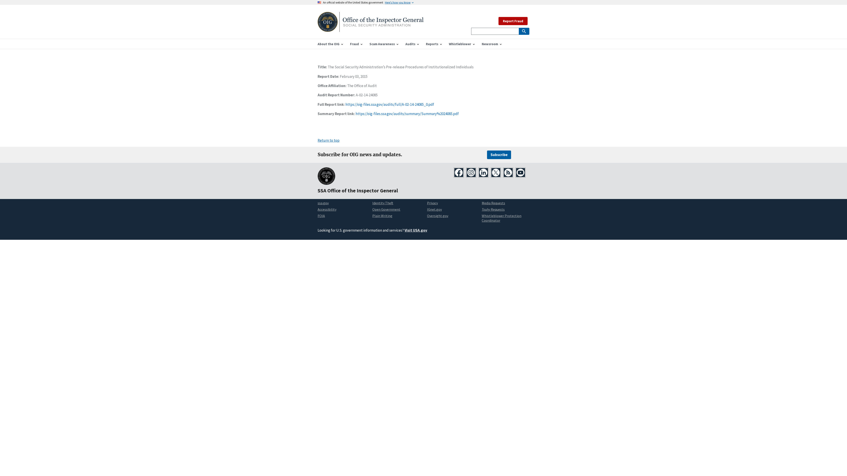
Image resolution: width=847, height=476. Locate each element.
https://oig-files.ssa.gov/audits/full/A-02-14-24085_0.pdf (389, 104)
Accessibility (327, 209)
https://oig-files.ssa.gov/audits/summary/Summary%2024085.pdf (407, 113)
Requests (493, 209)
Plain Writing (382, 216)
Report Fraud (513, 21)
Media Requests (493, 203)
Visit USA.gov (416, 230)
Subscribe (499, 154)
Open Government (386, 209)
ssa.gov (323, 203)
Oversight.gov (437, 216)
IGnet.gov (434, 209)
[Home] (371, 29)
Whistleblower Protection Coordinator (501, 218)
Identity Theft (382, 203)
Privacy (432, 203)
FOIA (321, 216)
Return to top (328, 140)
